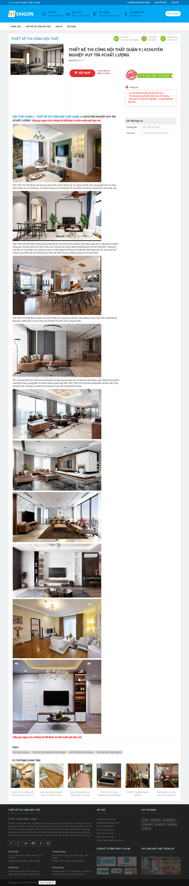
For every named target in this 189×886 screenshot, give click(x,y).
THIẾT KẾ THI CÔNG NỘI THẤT (38, 26)
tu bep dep (155, 820)
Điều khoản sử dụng (105, 836)
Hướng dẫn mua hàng (138, 2)
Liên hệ (175, 2)
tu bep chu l (160, 824)
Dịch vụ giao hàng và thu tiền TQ (110, 840)
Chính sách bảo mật (105, 833)
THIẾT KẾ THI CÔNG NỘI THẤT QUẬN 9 (58, 116)
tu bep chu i (147, 824)
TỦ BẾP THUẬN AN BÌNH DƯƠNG (137, 794)
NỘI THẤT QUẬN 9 (23, 116)
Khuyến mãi (160, 2)
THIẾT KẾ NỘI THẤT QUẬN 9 (81, 752)
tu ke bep (172, 824)
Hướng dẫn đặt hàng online (108, 822)
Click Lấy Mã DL (47, 882)
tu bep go (146, 828)
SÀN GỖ (59, 26)
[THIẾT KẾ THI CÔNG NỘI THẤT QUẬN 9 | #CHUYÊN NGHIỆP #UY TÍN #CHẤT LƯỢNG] (36, 59)
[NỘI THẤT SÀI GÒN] (20, 14)
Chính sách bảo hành (105, 829)
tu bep (145, 820)
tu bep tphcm (168, 820)
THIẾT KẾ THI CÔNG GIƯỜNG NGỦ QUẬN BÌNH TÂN (109, 794)
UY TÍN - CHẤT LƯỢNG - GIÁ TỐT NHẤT (154, 75)
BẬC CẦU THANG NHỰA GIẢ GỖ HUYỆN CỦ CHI (51, 794)
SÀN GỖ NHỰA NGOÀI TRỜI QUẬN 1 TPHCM (80, 794)
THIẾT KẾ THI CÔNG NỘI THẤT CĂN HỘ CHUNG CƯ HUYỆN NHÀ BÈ (22, 794)
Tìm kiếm (174, 13)
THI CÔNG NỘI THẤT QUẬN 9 (109, 752)
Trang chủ (15, 26)
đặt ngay (85, 72)
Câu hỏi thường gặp (105, 826)
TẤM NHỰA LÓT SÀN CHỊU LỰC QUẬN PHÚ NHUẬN (166, 794)
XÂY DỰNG (71, 26)
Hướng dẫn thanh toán (106, 819)
